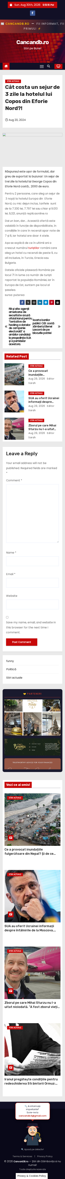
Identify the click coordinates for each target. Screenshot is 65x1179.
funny (10, 661)
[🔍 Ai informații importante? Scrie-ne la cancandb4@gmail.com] (32, 1132)
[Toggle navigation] (41, 66)
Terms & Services (22, 1156)
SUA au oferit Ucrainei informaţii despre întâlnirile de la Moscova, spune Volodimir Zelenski (29, 930)
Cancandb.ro (32, 42)
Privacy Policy (45, 1156)
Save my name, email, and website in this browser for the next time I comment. (31, 627)
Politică (11, 669)
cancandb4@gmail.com (32, 1115)
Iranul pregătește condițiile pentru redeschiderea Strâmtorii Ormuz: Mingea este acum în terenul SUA (31, 1083)
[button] (49, 66)
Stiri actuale (13, 81)
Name (11, 553)
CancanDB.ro (21, 1161)
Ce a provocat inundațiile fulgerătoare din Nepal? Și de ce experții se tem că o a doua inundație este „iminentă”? (29, 856)
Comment (14, 480)
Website (11, 596)
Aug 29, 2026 (36, 378)
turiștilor (34, 248)
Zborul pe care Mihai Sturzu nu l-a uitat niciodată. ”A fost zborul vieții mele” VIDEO (31, 1007)
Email (10, 574)
